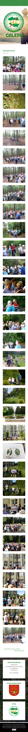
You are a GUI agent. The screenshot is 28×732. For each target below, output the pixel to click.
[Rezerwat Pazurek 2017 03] (14, 606)
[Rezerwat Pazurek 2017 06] (14, 551)
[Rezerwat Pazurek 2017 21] (14, 274)
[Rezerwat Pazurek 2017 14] (14, 403)
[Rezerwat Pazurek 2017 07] (14, 532)
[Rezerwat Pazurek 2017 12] (14, 440)
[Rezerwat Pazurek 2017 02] (14, 625)
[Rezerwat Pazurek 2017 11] (14, 459)
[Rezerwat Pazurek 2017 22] (14, 256)
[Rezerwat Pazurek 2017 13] (14, 422)
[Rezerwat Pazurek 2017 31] (14, 90)
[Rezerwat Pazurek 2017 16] (14, 367)
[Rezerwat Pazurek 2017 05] (14, 569)
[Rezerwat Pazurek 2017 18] (14, 330)
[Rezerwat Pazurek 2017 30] (14, 109)
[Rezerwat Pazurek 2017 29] (14, 127)
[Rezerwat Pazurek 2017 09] (14, 496)
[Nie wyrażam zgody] (26, 727)
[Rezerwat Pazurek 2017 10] (14, 477)
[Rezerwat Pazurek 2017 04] (14, 588)
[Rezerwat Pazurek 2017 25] (14, 201)
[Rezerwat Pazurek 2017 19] (14, 311)
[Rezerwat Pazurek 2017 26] (14, 182)
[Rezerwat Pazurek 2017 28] (14, 145)
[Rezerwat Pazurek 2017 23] (14, 238)
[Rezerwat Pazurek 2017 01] (14, 643)
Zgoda (14, 729)
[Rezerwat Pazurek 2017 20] (14, 293)
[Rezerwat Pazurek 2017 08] (14, 514)
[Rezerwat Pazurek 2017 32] (14, 72)
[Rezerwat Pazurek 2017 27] (14, 164)
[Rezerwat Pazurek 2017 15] (14, 385)
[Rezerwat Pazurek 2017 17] (14, 348)
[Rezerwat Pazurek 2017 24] (14, 219)
